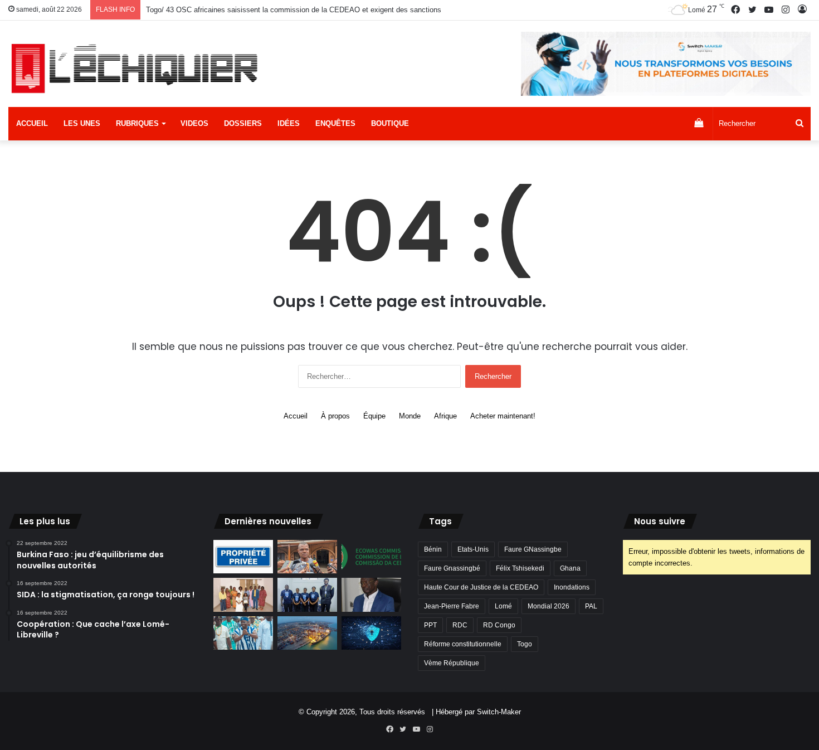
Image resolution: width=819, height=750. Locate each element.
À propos (335, 416)
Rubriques (137, 123)
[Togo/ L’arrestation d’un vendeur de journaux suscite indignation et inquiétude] (307, 556)
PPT (430, 625)
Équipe (374, 416)
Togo (524, 644)
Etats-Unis (473, 549)
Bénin (433, 549)
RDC (459, 625)
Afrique (445, 416)
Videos (194, 123)
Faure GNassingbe (533, 549)
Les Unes (82, 123)
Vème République (451, 663)
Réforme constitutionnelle (462, 644)
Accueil (32, 123)
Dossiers (243, 123)
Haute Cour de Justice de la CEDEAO (481, 587)
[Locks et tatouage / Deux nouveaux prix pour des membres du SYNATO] (243, 594)
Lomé (503, 606)
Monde (410, 416)
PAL (591, 606)
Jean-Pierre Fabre (451, 606)
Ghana (570, 568)
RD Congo (499, 625)
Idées (288, 123)
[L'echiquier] (136, 67)
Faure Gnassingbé (452, 568)
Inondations (571, 587)
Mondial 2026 (548, 606)
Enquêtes (335, 123)
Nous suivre (659, 521)
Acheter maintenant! (502, 416)
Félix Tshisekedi (520, 568)
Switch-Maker (499, 712)
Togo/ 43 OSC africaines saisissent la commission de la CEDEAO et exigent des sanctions (293, 10)
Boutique (390, 123)
